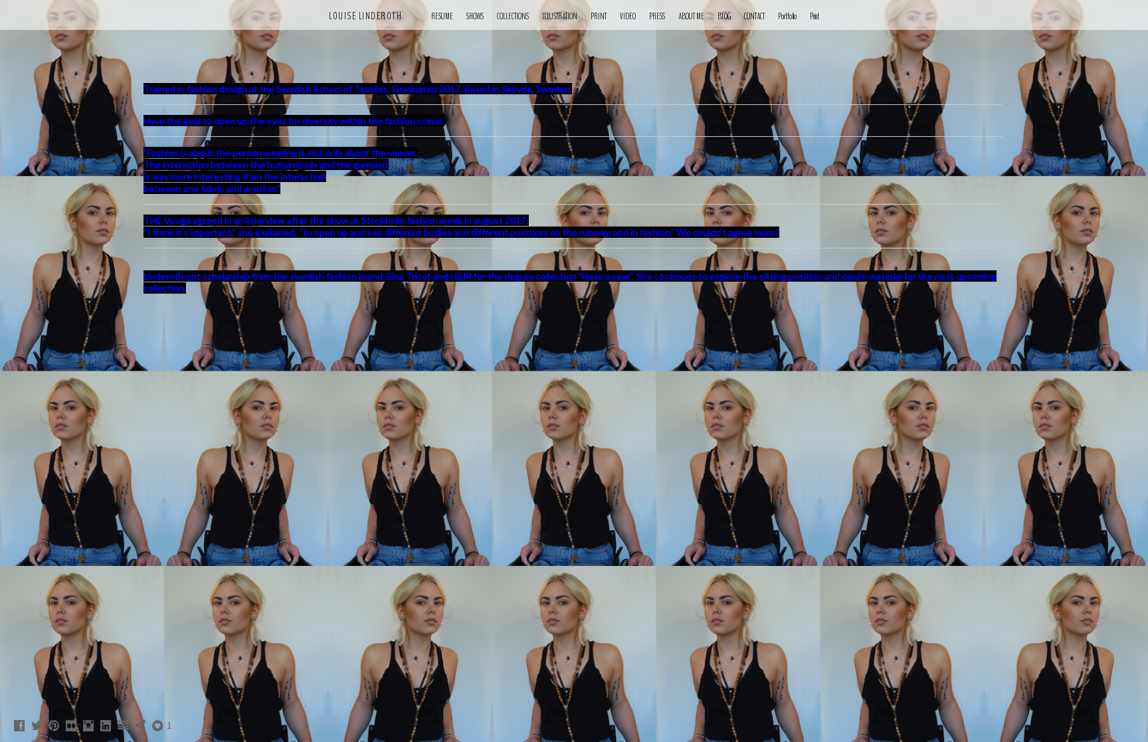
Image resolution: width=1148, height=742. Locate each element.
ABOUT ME (691, 17)
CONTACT (754, 17)
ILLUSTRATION (559, 17)
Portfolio (787, 17)
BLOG (724, 17)
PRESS (657, 17)
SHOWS (475, 17)
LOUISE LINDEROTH (365, 16)
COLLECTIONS (513, 17)
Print (814, 17)
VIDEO (628, 17)
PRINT (599, 17)
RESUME (442, 17)
